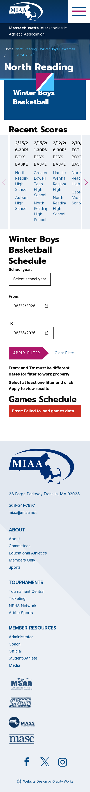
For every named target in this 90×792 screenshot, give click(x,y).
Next (86, 182)
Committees (19, 545)
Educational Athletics (28, 553)
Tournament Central (26, 591)
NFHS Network (22, 605)
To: (12, 323)
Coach (15, 644)
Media (14, 665)
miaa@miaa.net (22, 512)
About (14, 538)
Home (9, 49)
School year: (20, 269)
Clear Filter (64, 352)
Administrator (21, 637)
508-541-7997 (22, 505)
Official (15, 651)
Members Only (22, 560)
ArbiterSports (21, 612)
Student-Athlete (23, 658)
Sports (15, 567)
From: (14, 296)
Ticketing (17, 598)
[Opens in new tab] (22, 684)
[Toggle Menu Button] (79, 11)
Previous (4, 182)
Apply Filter (26, 353)
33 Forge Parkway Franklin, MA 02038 (44, 494)
